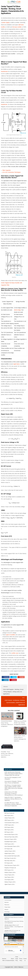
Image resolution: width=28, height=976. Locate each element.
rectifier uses (14, 653)
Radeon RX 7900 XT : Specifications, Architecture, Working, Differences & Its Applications (13, 799)
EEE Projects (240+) (9, 829)
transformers (4, 71)
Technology (7, 911)
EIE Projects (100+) (9, 832)
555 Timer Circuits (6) (9, 813)
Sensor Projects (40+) (9, 874)
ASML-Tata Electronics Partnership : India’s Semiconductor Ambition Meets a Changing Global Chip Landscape (13, 774)
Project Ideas (7, 907)
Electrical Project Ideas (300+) (11, 836)
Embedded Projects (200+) (11, 841)
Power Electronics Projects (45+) (12, 865)
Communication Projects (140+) (12, 822)
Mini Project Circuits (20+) (10, 858)
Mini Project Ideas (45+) (10, 860)
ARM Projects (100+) (9, 820)
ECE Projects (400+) (9, 827)
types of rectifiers (10, 634)
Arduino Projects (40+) (10, 817)
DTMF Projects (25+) (9, 825)
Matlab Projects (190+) (10, 853)
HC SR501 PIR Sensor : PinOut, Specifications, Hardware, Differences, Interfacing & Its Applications (13, 804)
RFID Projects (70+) (9, 870)
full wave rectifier (17, 27)
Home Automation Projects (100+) (12, 846)
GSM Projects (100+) (9, 844)
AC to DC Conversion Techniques (11, 172)
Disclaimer (8, 960)
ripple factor (16, 364)
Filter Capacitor (6, 170)
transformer (4, 104)
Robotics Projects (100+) (10, 872)
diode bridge (17, 310)
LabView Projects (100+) (10, 851)
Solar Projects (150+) (9, 877)
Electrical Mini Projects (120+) (11, 834)
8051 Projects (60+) (9, 815)
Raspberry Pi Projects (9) (10, 867)
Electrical (6, 902)
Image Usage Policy (16, 958)
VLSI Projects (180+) (9, 879)
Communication (8, 900)
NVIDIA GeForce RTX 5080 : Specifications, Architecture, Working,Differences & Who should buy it (14, 793)
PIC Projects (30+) (9, 863)
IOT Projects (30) (8, 848)
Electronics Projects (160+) (11, 839)
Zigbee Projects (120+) (10, 884)
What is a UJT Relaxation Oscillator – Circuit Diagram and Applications (14, 927)
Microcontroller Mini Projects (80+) (12, 855)
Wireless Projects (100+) (10, 882)
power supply (5, 22)
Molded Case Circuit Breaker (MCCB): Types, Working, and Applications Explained (20, 723)
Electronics (7, 904)
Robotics (6, 909)
